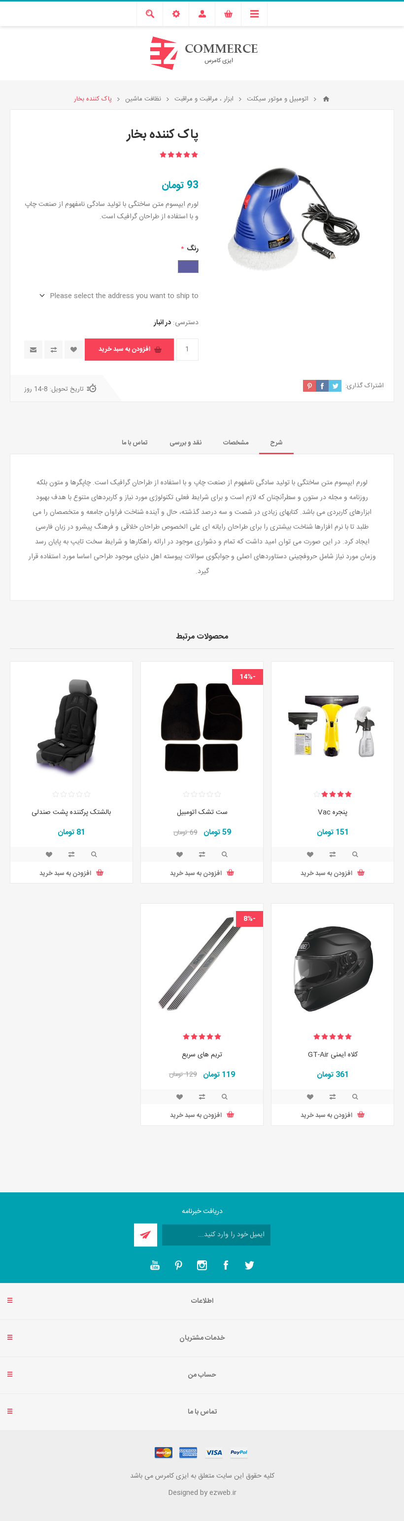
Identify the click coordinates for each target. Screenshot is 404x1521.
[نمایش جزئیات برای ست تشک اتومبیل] (202, 723)
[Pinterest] (178, 1265)
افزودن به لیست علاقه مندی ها (74, 349)
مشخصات (235, 443)
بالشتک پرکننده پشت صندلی (71, 812)
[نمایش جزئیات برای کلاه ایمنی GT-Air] (332, 965)
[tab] (276, 443)
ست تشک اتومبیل (202, 812)
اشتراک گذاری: (364, 385)
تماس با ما (135, 443)
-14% (247, 677)
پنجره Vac (332, 812)
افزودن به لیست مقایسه (53, 349)
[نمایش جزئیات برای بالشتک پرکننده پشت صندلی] (71, 723)
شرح (276, 443)
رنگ (192, 249)
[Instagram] (202, 1265)
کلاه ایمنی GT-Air (333, 1055)
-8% (249, 918)
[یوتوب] (155, 1265)
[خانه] (326, 99)
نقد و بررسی (185, 443)
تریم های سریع (202, 1055)
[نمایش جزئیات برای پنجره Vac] (332, 723)
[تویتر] (249, 1265)
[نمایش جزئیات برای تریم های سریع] (202, 965)
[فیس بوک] (226, 1265)
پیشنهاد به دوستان (33, 349)
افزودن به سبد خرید (124, 349)
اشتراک (145, 1235)
